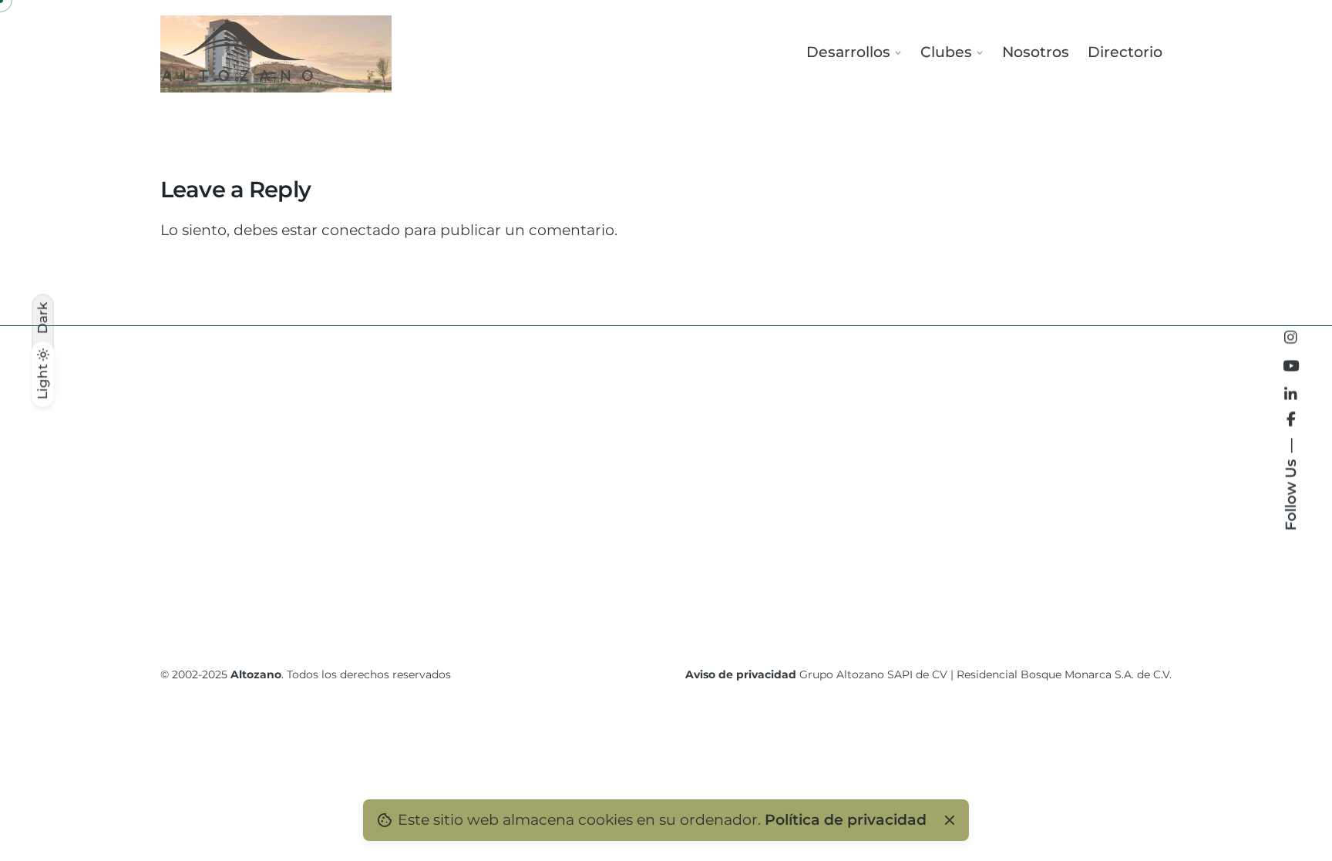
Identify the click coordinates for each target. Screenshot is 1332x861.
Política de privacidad (846, 820)
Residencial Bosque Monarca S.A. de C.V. (1064, 674)
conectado (360, 230)
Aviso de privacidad (740, 674)
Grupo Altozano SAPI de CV (873, 674)
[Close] (948, 820)
